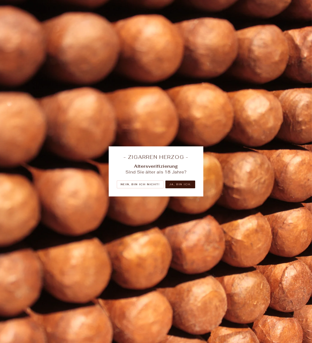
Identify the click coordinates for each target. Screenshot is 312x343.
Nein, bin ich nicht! (140, 184)
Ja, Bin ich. (180, 184)
